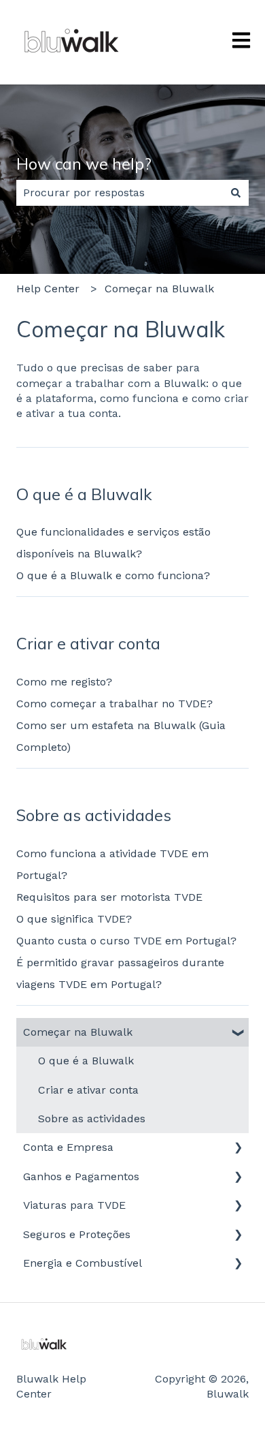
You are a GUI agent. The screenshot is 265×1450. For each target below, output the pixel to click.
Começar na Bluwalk (159, 288)
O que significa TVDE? (74, 918)
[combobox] (119, 193)
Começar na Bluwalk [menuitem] (77, 1031)
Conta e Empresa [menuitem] (68, 1147)
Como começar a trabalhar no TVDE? (114, 703)
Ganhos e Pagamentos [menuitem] (81, 1176)
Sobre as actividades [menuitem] (91, 1118)
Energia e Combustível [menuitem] (82, 1262)
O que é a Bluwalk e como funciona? (113, 575)
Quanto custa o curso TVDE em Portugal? (128, 940)
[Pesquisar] (236, 193)
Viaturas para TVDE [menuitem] (74, 1205)
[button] (238, 1033)
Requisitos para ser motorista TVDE (109, 897)
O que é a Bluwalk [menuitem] (86, 1060)
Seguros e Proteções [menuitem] (76, 1234)
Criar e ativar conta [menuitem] (88, 1089)
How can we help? (84, 164)
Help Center (48, 288)
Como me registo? (64, 681)
